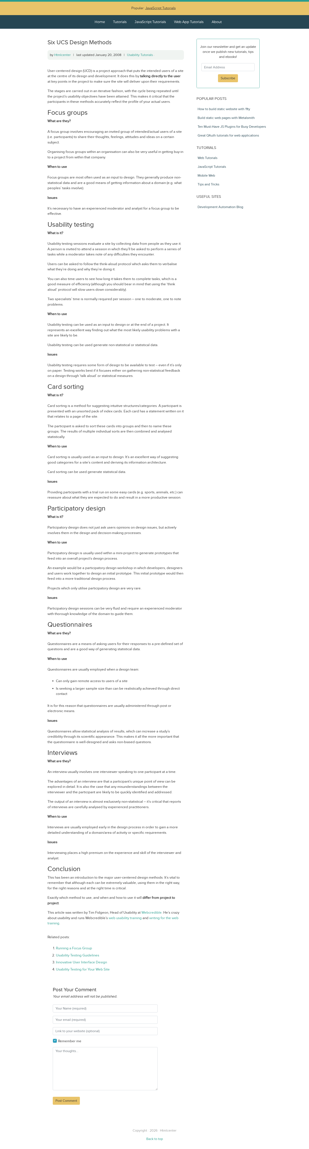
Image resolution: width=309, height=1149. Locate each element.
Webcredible (151, 913)
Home (100, 22)
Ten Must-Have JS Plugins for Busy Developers (232, 126)
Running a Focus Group (74, 948)
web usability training (125, 918)
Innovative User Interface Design (81, 962)
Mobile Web (206, 175)
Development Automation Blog (220, 207)
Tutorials (120, 22)
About (217, 22)
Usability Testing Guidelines (77, 955)
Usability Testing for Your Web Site (83, 969)
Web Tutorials (207, 158)
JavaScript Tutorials (160, 8)
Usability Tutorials (140, 55)
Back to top (154, 1139)
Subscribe (228, 78)
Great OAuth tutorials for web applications (228, 135)
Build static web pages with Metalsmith (226, 118)
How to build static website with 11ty (224, 109)
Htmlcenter (62, 55)
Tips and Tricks (208, 184)
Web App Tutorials (188, 22)
